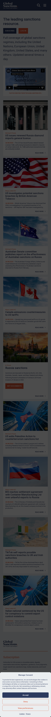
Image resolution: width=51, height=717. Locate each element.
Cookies (22, 714)
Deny (25, 702)
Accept (26, 695)
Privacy (28, 714)
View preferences (25, 708)
